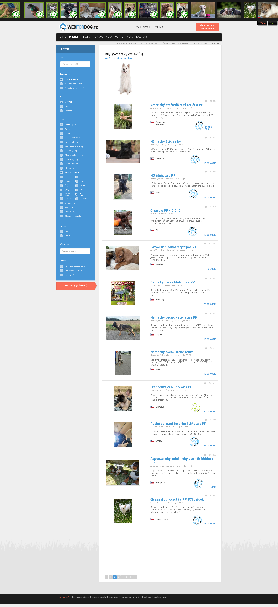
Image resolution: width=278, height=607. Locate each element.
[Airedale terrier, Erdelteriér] (90, 66)
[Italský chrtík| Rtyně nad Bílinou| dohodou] (34, 10)
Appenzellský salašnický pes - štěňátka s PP (182, 461)
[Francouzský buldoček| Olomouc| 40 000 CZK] (130, 10)
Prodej (148, 43)
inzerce (74, 37)
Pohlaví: (63, 226)
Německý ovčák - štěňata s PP (173, 317)
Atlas (130, 37)
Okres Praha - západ (200, 43)
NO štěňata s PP (163, 176)
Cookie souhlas (161, 597)
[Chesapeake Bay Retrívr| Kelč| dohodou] (167, 10)
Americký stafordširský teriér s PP (176, 105)
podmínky (113, 597)
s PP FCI (157, 43)
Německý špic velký (165, 141)
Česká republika (169, 43)
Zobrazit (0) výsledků (75, 286)
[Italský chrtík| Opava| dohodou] (52, 10)
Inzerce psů (121, 43)
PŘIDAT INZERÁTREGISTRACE (208, 27)
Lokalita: (63, 119)
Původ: (63, 96)
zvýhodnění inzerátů (130, 597)
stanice (99, 37)
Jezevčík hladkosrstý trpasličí (173, 247)
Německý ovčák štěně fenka (172, 352)
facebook (146, 597)
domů (63, 37)
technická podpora (80, 597)
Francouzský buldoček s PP (171, 387)
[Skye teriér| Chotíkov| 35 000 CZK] (68, 10)
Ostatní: (63, 261)
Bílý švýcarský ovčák (135, 43)
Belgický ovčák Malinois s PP (172, 282)
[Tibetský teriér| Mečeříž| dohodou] (182, 10)
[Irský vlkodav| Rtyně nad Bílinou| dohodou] (92, 10)
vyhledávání (143, 27)
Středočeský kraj (184, 43)
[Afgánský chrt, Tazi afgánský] (90, 63)
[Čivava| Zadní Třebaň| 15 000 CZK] (250, 10)
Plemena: (63, 57)
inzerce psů (64, 597)
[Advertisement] (188, 75)
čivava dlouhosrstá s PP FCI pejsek (177, 499)
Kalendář (141, 37)
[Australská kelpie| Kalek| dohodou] (229, 10)
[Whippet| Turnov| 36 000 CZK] (203, 10)
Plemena (86, 37)
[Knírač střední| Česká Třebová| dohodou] (148, 10)
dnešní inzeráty (99, 597)
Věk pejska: (65, 244)
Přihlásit (160, 27)
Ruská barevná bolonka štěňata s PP (178, 424)
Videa (109, 37)
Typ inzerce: (65, 74)
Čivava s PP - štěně (165, 211)
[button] (75, 64)
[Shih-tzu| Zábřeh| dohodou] (115, 10)
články (119, 37)
